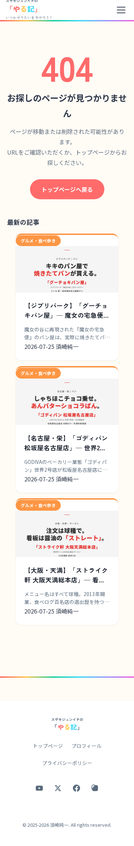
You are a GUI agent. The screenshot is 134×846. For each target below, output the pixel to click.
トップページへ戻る (67, 189)
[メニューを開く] (121, 10)
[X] (57, 788)
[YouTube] (39, 788)
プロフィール (86, 745)
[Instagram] (95, 788)
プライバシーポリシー (67, 762)
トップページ (48, 745)
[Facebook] (76, 788)
